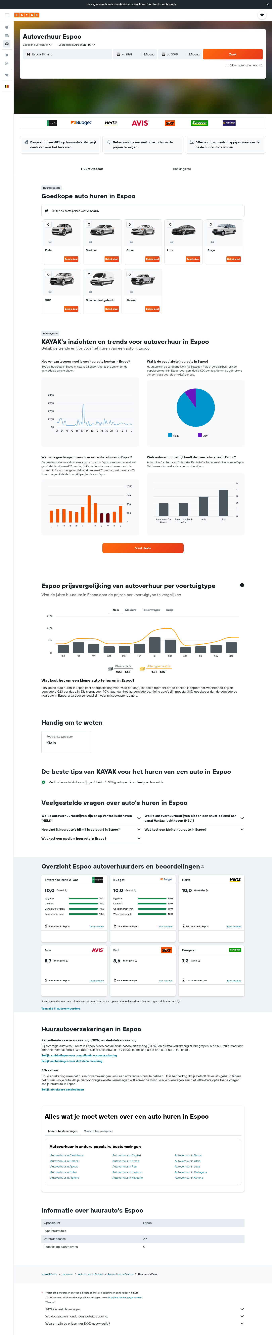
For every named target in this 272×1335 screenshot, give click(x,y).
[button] (267, 4)
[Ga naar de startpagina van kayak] (26, 15)
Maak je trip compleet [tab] (98, 1131)
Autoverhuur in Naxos (188, 1155)
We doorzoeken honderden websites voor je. (76, 1316)
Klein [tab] (116, 610)
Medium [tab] (130, 610)
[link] (143, 548)
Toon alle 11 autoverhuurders (60, 1008)
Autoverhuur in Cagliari (127, 1155)
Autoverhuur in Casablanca (66, 1155)
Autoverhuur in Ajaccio (64, 1166)
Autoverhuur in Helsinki (64, 1161)
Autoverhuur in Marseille (128, 1177)
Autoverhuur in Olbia (187, 1161)
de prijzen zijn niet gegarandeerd (125, 1297)
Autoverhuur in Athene (189, 1177)
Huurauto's (67, 1274)
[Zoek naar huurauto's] (7, 44)
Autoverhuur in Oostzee (120, 1274)
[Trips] (7, 75)
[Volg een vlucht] (7, 64)
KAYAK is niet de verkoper (63, 1309)
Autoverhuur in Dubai (63, 1172)
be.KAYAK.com (49, 1274)
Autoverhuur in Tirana (126, 1161)
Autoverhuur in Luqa (187, 1166)
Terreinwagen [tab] (151, 610)
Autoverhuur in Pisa (125, 1166)
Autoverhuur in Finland (90, 1274)
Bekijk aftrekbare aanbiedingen (62, 1089)
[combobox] (37, 45)
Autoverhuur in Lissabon (127, 1172)
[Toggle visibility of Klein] (173, 435)
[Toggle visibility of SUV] (203, 435)
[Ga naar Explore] (7, 55)
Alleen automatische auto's (246, 65)
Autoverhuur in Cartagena (191, 1172)
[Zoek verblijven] (7, 35)
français (171, 4)
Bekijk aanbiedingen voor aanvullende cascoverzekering (79, 1055)
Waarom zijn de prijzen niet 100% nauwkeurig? (77, 1323)
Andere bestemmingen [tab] (62, 1131)
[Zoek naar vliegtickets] (7, 27)
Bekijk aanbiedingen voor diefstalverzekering (71, 1061)
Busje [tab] (169, 610)
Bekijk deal (71, 258)
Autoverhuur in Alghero (64, 1177)
